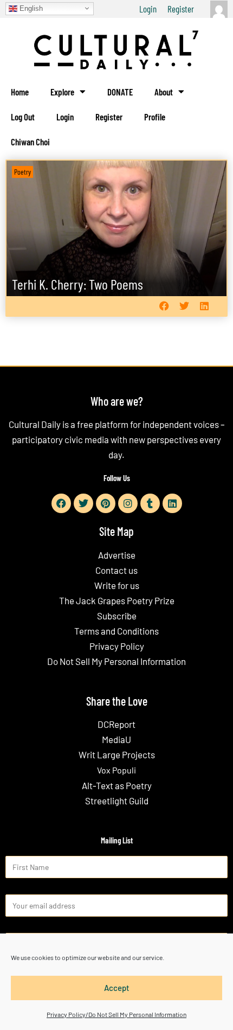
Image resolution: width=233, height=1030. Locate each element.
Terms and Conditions (116, 630)
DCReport (116, 724)
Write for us (116, 585)
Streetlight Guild (116, 800)
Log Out (23, 116)
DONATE (120, 91)
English (30, 8)
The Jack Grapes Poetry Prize (116, 600)
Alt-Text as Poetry (117, 785)
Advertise (116, 554)
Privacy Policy (116, 646)
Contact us (116, 570)
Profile (154, 116)
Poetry (22, 171)
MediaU (116, 739)
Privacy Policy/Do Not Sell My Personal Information (116, 1014)
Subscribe (117, 615)
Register (180, 8)
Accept (117, 988)
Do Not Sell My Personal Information (116, 661)
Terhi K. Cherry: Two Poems (77, 284)
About (163, 91)
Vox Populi (116, 770)
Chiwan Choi (30, 141)
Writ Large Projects (117, 754)
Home (20, 91)
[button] (164, 306)
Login (148, 8)
